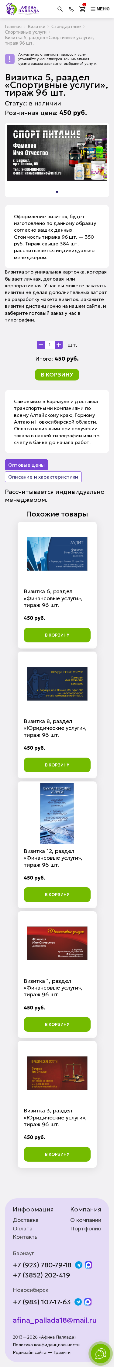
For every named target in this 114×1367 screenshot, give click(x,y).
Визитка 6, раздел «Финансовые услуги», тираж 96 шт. (53, 598)
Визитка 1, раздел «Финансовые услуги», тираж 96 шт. (53, 987)
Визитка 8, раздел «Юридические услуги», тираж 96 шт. (55, 728)
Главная (13, 26)
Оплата (23, 1228)
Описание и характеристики (43, 477)
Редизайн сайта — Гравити (42, 1352)
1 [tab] (57, 192)
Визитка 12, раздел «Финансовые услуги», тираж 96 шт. (53, 857)
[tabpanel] (57, 153)
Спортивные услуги (26, 32)
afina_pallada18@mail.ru (55, 1320)
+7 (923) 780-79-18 (42, 1265)
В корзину (57, 374)
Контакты (26, 1236)
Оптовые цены (26, 465)
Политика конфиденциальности (46, 1344)
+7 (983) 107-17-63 (42, 1302)
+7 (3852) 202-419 (41, 1275)
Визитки (36, 26)
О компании (85, 1220)
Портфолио (85, 1228)
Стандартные (66, 26)
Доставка (26, 1220)
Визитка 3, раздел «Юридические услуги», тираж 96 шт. (55, 1117)
